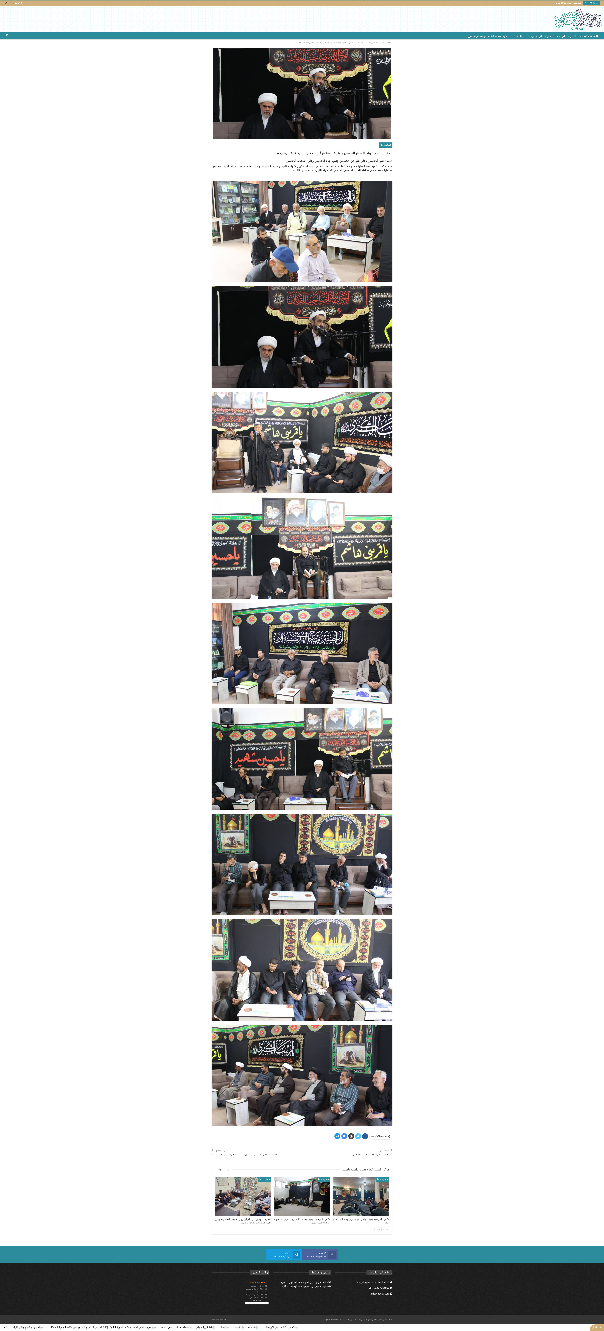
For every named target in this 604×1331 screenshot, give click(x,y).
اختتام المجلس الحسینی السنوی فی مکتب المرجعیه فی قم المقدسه (244, 1155)
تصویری (577, 3)
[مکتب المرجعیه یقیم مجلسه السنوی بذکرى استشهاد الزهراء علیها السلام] (302, 1196)
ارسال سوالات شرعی (563, 3)
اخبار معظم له (567, 36)
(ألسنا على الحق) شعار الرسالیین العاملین (372, 1155)
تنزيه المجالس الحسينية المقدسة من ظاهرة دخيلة (254, 1327)
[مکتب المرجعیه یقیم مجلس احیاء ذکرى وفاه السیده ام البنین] (361, 1196)
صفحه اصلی (587, 36)
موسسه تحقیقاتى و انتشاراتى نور (487, 36)
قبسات (575, 1327)
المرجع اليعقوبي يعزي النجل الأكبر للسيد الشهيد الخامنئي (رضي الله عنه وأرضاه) (339, 1327)
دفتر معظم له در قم (540, 36)
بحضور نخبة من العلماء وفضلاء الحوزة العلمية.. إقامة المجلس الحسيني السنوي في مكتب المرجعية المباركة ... (438, 1327)
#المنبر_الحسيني (542, 1327)
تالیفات (518, 36)
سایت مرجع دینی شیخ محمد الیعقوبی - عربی (304, 1282)
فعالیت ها (385, 145)
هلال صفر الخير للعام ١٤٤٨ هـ (512, 1327)
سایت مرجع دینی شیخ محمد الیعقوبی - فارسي (304, 1286)
